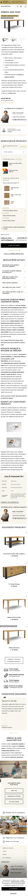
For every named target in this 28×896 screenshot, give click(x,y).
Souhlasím (14, 889)
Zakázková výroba (14, 796)
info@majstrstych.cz (19, 119)
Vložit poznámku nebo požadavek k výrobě (14, 228)
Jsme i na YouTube (12, 841)
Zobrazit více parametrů (10, 502)
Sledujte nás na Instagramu (15, 812)
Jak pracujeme (14, 801)
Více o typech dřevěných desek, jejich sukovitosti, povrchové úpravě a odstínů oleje (13, 342)
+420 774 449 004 (18, 117)
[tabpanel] (14, 713)
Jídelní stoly (13, 481)
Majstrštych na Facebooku (15, 838)
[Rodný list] (14, 424)
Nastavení (13, 893)
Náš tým (14, 790)
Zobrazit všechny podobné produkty (14, 660)
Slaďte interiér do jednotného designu (13, 2)
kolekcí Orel (12, 93)
